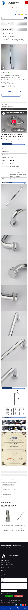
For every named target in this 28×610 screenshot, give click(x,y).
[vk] (25, 605)
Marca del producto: (6, 106)
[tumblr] (23, 605)
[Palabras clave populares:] (26, 18)
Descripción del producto (7, 109)
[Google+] (13, 7)
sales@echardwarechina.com (10, 567)
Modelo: (4, 104)
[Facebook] (17, 7)
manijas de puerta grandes (8, 484)
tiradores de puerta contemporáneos (10, 479)
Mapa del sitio (14, 602)
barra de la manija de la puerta (8, 489)
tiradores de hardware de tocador (9, 482)
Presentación (10, 596)
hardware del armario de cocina (9, 496)
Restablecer (19, 596)
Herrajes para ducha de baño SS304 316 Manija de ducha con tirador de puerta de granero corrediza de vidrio (20, 529)
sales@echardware (10, 38)
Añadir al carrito (10, 95)
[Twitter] (15, 7)
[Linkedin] (11, 7)
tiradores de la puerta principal (8, 491)
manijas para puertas (6, 494)
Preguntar (10, 91)
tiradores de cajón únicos (7, 487)
